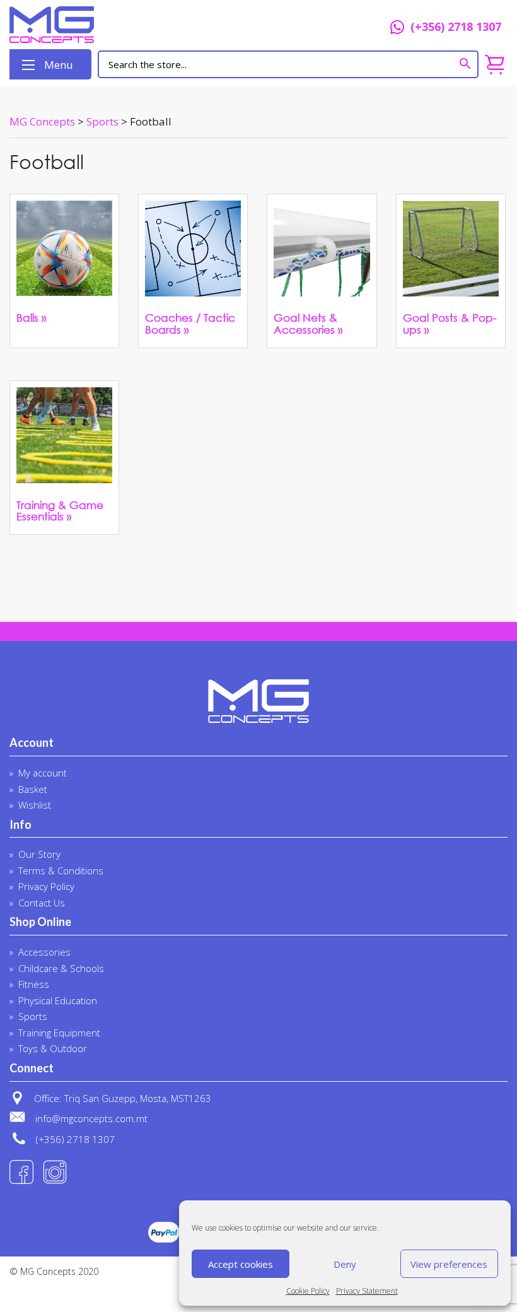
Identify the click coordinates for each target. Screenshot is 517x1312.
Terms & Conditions (60, 870)
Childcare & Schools (61, 968)
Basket (32, 789)
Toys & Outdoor (52, 1048)
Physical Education (57, 1000)
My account (42, 772)
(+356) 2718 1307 (455, 27)
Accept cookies (240, 1264)
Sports (32, 1016)
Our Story (39, 854)
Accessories (44, 952)
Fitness (33, 984)
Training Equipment (59, 1032)
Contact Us (41, 902)
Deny (345, 1264)
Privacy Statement (367, 1291)
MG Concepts (107, 24)
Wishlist (34, 805)
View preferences (448, 1264)
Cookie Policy (308, 1291)
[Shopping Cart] (494, 64)
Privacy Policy (46, 886)
